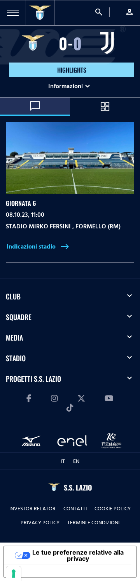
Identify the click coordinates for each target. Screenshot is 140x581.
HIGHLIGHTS (71, 70)
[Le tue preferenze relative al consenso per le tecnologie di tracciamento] (13, 573)
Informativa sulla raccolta (48, 571)
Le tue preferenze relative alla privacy (78, 555)
